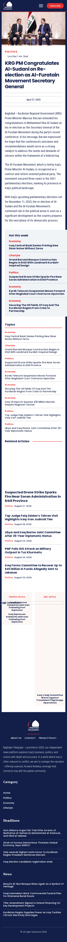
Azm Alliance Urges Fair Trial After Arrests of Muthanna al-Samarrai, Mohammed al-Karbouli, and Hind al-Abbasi (31, 833)
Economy (15, 241)
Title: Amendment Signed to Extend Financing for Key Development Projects (31, 904)
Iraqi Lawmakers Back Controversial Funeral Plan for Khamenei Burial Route (32, 895)
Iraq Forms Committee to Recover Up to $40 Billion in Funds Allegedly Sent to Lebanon (33, 568)
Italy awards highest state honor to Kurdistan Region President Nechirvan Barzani (30, 853)
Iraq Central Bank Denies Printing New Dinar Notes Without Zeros (33, 247)
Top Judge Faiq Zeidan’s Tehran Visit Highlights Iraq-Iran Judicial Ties (33, 416)
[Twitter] (41, 937)
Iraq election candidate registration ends (28, 861)
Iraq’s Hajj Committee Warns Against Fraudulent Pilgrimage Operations (50, 699)
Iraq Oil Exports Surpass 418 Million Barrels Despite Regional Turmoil (30, 403)
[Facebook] (26, 937)
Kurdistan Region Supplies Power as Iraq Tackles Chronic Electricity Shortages (32, 914)
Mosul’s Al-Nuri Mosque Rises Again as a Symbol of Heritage (33, 885)
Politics (11, 51)
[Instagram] (33, 937)
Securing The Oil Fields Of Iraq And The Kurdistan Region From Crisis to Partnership (34, 308)
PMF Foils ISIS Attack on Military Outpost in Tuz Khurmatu (28, 550)
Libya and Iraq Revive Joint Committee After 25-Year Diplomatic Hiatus (33, 429)
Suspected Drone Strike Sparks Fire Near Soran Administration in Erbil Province (35, 278)
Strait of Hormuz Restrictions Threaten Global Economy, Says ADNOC (30, 844)
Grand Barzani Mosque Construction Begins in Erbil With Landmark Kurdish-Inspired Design (34, 262)
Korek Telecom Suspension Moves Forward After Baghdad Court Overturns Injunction (37, 292)
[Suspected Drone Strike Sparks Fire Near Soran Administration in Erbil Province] (33, 467)
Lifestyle (14, 255)
